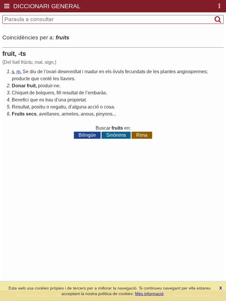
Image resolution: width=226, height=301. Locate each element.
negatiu (58, 106)
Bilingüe (87, 135)
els (108, 71)
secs (31, 113)
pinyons (104, 113)
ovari (51, 71)
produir (45, 85)
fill (58, 92)
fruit (31, 85)
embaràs (97, 92)
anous (87, 113)
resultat (70, 92)
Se (26, 71)
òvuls (118, 71)
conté (46, 78)
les (156, 71)
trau (49, 99)
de (40, 71)
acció (93, 106)
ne (56, 85)
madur (91, 71)
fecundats (135, 71)
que (35, 78)
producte (21, 78)
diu (33, 71)
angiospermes (192, 71)
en (101, 71)
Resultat (20, 106)
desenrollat (69, 71)
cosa (109, 106)
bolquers (45, 92)
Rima (141, 135)
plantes (168, 71)
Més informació (149, 293)
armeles (70, 113)
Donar (19, 85)
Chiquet (20, 92)
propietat (76, 99)
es (41, 99)
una (62, 99)
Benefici (20, 99)
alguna (79, 106)
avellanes (49, 113)
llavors (67, 78)
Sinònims (116, 135)
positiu (38, 106)
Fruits (18, 113)
